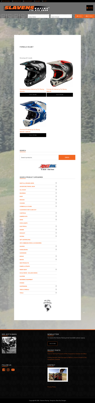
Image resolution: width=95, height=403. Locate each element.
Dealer (37, 1)
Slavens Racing (26, 8)
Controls (23, 213)
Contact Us (17, 1)
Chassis (22, 203)
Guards (22, 246)
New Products (24, 263)
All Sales (23, 190)
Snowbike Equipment (26, 279)
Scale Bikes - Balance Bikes (28, 273)
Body (21, 196)
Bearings (23, 193)
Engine (22, 229)
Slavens (22, 276)
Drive (21, 220)
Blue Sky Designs (61, 400)
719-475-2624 (6, 1)
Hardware (23, 253)
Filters (22, 236)
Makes (22, 259)
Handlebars (24, 249)
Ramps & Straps (25, 266)
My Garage (90, 16)
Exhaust (22, 233)
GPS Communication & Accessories (30, 243)
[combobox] (38, 16)
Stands (22, 283)
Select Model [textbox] (55, 17)
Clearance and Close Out (28, 210)
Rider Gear (23, 269)
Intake (22, 256)
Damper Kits (23, 216)
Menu (91, 8)
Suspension (23, 286)
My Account (28, 1)
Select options (33, 94)
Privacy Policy (52, 387)
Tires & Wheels (24, 289)
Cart (45, 1)
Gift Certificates (25, 239)
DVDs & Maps (23, 223)
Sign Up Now (52, 343)
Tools (21, 293)
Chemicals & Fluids (26, 206)
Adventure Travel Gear (27, 186)
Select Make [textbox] (32, 17)
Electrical (23, 226)
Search (80, 16)
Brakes (22, 200)
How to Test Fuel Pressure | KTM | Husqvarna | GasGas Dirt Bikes (67, 354)
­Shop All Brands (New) (27, 183)
